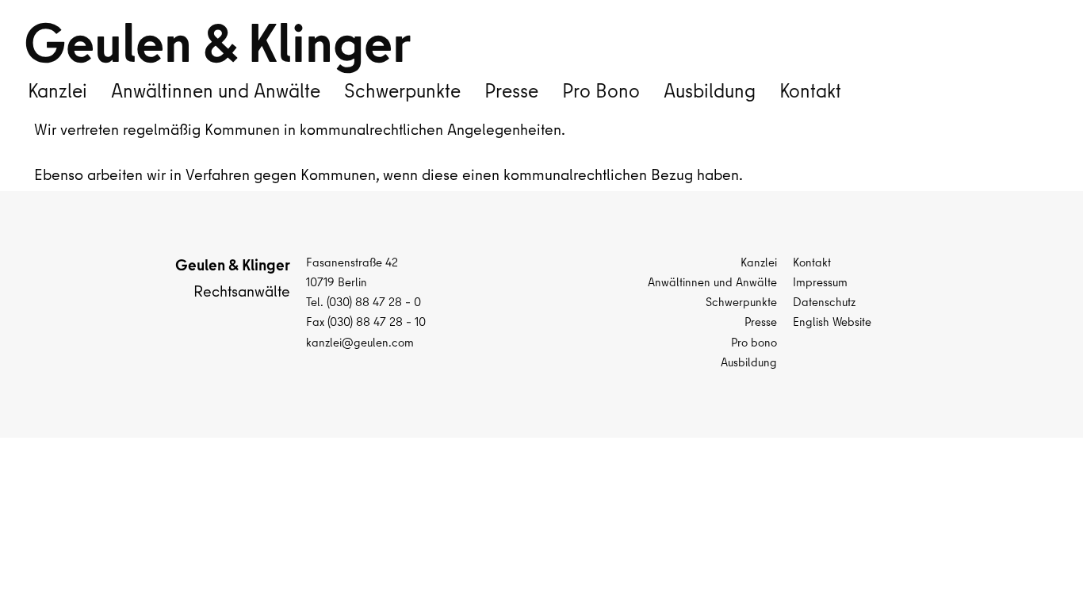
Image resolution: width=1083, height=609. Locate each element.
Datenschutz (824, 303)
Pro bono (754, 344)
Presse (511, 93)
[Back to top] (1039, 565)
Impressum (820, 283)
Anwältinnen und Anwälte (215, 93)
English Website (832, 323)
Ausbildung (710, 93)
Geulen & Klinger (217, 51)
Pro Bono (601, 93)
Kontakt (810, 93)
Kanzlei (57, 93)
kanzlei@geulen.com (360, 344)
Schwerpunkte (402, 93)
